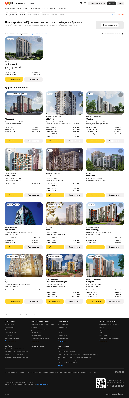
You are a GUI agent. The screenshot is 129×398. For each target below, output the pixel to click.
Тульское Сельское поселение (14, 349)
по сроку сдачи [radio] (35, 34)
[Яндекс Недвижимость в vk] (116, 372)
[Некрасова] (105, 159)
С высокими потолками (12, 338)
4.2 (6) (61, 122)
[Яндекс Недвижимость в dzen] (120, 372)
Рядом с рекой (9, 327)
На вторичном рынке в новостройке (42, 324)
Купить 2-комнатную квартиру (67, 360)
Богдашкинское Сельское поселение (16, 351)
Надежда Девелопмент (53, 117)
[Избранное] (81, 3)
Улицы (101, 332)
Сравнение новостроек (106, 330)
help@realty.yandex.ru (42, 384)
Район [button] (113, 14)
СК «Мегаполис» (10, 62)
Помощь (83, 372)
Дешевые (34, 327)
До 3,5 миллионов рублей (39, 330)
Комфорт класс (36, 332)
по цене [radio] (44, 34)
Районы (101, 327)
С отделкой (8, 335)
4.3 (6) (20, 67)
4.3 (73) (110, 232)
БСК (6, 117)
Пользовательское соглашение (52, 372)
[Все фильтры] (7, 14)
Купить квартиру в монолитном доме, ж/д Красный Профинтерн (78, 354)
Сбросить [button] (121, 14)
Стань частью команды (34, 372)
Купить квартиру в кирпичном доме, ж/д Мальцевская (74, 357)
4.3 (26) (19, 178)
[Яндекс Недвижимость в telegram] (123, 372)
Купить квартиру (63, 349)
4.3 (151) (99, 178)
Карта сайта (92, 372)
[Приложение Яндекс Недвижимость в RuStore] (122, 385)
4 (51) (99, 284)
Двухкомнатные (63, 324)
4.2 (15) (20, 122)
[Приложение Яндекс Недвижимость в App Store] (113, 385)
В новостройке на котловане (40, 338)
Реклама (21, 372)
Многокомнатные (63, 330)
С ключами (8, 330)
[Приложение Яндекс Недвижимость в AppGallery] (119, 385)
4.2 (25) (103, 122)
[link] (120, 3)
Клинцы (33, 349)
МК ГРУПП (89, 173)
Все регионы (103, 335)
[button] (85, 3)
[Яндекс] (120, 394)
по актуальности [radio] (23, 34)
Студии (60, 332)
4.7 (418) (59, 284)
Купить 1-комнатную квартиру (67, 362)
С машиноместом (10, 332)
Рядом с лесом (9, 324)
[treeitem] (10, 8)
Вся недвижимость (11, 372)
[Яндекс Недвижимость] (15, 3)
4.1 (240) (30, 232)
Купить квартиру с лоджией (66, 351)
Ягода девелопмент (11, 173)
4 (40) (29, 284)
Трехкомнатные (63, 327)
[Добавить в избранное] (39, 40)
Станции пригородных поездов (109, 324)
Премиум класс (36, 335)
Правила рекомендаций (71, 372)
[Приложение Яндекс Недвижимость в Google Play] (116, 385)
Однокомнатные (63, 335)
